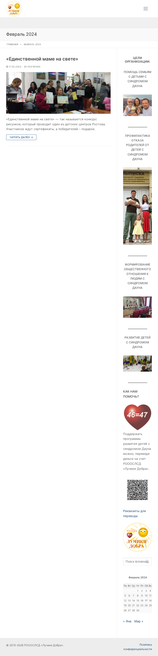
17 (146, 600)
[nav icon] (146, 9)
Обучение (33, 66)
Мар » (138, 621)
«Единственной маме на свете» (42, 59)
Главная (12, 44)
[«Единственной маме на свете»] (58, 93)
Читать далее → (21, 137)
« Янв (127, 621)
